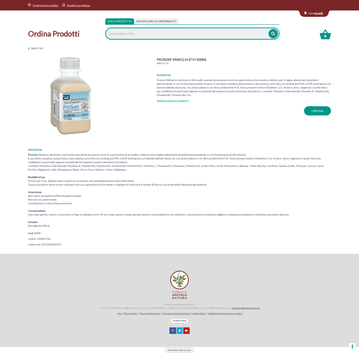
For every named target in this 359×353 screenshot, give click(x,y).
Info (119, 313)
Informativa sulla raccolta (179, 350)
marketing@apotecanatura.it (246, 308)
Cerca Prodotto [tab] (119, 21)
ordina (317, 111)
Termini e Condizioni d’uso (176, 313)
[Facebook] (172, 330)
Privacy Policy (131, 313)
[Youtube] (186, 330)
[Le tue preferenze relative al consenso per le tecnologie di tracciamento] (352, 346)
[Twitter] (180, 330)
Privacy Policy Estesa (150, 313)
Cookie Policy (199, 313)
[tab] (156, 21)
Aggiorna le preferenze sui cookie (225, 313)
